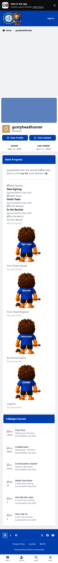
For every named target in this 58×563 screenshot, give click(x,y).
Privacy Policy (19, 544)
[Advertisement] (29, 63)
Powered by (29, 549)
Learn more (6, 5)
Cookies (32, 544)
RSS (43, 544)
